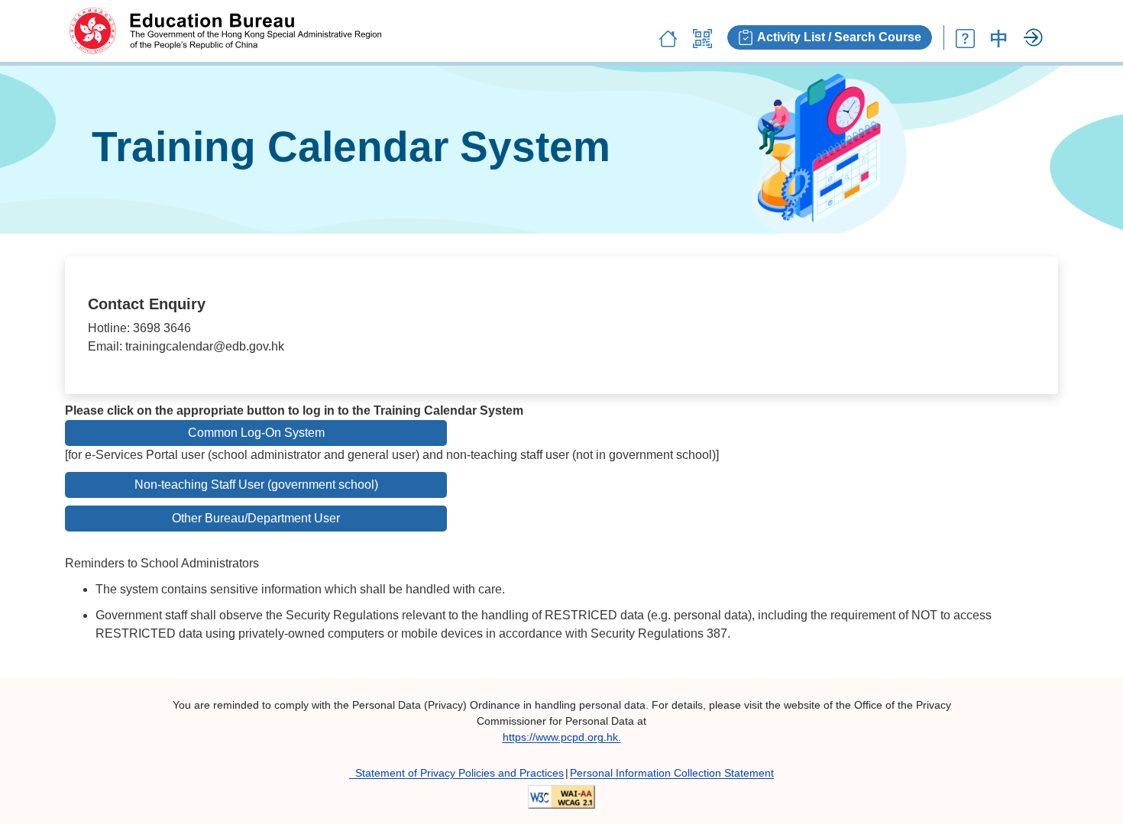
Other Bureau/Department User (256, 518)
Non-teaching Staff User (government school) (256, 484)
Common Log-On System (256, 432)
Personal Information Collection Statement (672, 773)
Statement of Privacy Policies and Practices (456, 773)
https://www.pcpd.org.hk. (562, 737)
